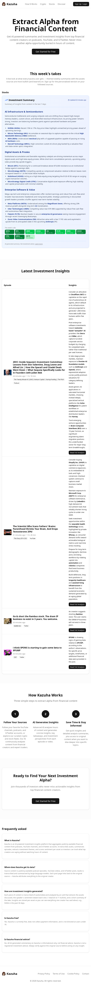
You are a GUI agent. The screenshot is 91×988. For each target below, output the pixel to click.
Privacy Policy (44, 973)
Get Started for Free (45, 51)
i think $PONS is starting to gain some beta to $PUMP (37, 649)
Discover (62, 4)
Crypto (43, 4)
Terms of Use (59, 973)
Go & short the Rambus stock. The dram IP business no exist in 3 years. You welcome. (35, 617)
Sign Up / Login (81, 4)
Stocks (52, 4)
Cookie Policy (73, 973)
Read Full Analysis (77, 452)
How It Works (31, 4)
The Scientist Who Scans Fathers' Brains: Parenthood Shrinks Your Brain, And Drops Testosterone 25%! (35, 529)
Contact (85, 973)
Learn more (39, 244)
